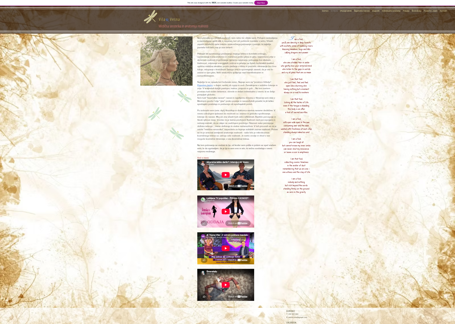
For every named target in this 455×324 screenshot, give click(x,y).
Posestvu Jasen (205, 85)
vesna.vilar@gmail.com (297, 317)
